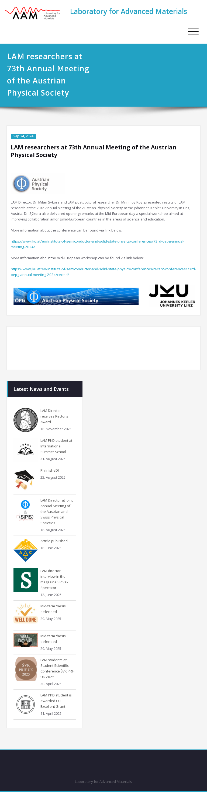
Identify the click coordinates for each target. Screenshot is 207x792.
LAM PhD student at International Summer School (56, 446)
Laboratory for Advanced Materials (128, 11)
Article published (54, 540)
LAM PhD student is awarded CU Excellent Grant (56, 701)
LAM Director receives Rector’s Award (54, 416)
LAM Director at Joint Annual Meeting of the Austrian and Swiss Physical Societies (56, 511)
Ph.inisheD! (49, 470)
